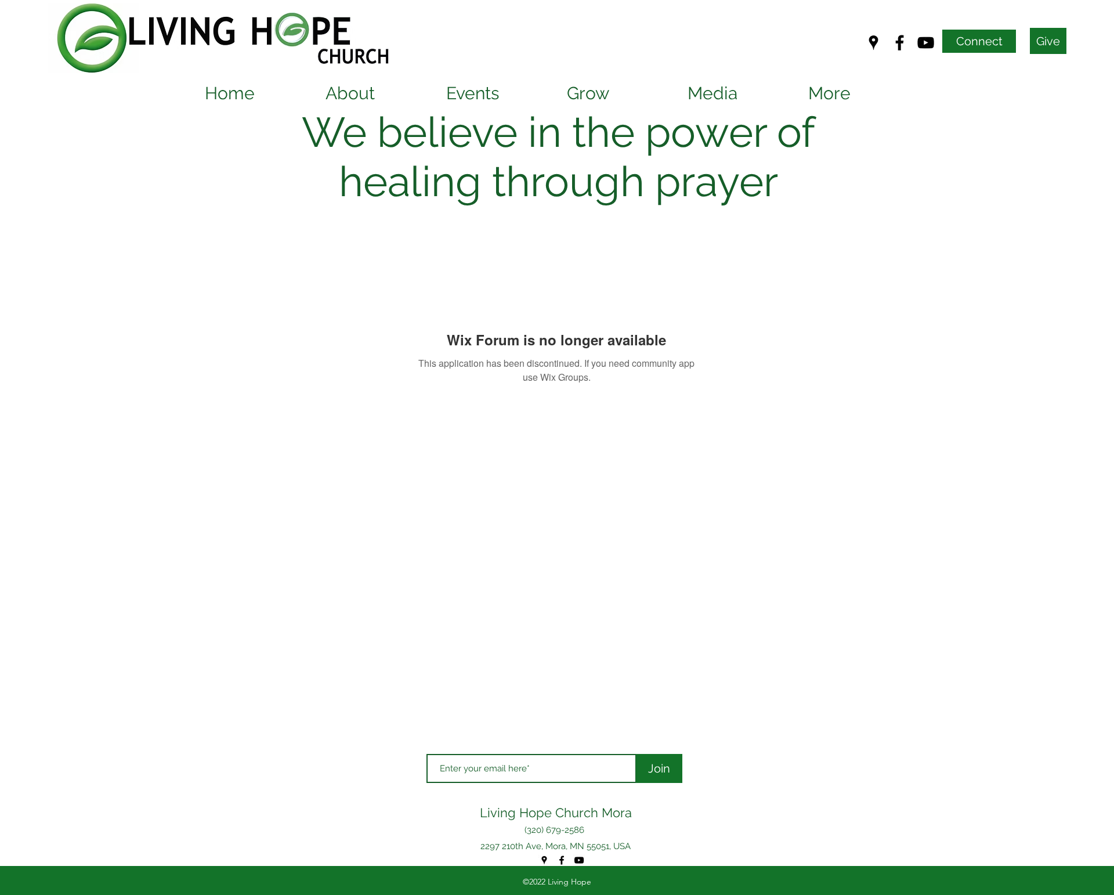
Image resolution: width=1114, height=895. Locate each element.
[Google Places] (873, 43)
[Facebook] (899, 43)
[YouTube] (926, 43)
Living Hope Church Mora (556, 812)
